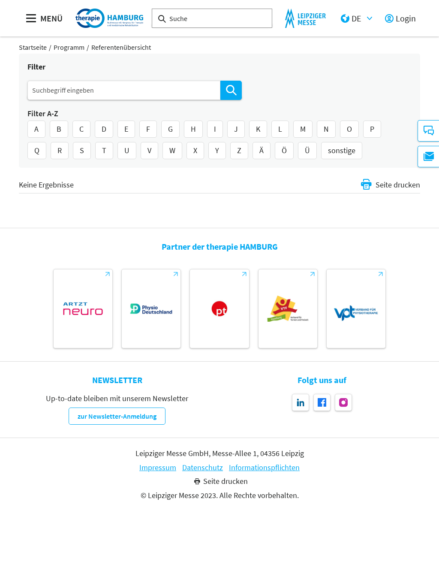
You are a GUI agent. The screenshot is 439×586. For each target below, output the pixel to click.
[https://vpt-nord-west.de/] (356, 308)
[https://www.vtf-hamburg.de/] (288, 308)
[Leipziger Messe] (305, 18)
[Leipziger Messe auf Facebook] (322, 402)
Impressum (157, 467)
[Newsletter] (428, 156)
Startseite (33, 47)
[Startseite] (109, 18)
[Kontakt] (428, 131)
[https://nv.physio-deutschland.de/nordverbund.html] (151, 308)
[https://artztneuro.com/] (83, 308)
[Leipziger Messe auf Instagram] (343, 402)
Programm (69, 47)
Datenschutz (202, 467)
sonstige (341, 150)
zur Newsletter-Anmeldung (117, 416)
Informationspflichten (264, 467)
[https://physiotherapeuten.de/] (219, 308)
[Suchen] (231, 90)
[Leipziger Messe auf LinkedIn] (300, 402)
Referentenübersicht (121, 47)
